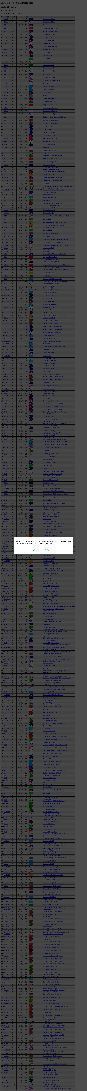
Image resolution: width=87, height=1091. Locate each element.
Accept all (33, 550)
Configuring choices (51, 550)
